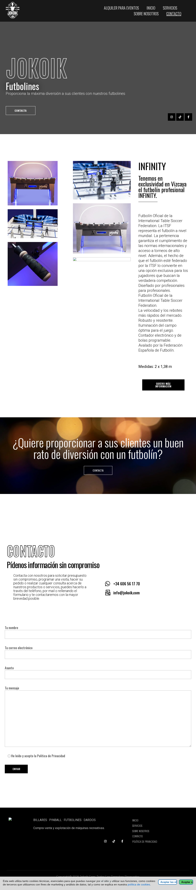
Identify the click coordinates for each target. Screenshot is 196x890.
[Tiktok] (180, 117)
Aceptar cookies (187, 882)
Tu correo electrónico (19, 647)
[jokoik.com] (19, 10)
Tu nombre (11, 627)
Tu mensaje (12, 687)
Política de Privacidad (51, 755)
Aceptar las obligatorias (168, 882)
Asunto (9, 667)
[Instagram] (171, 117)
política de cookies (139, 884)
